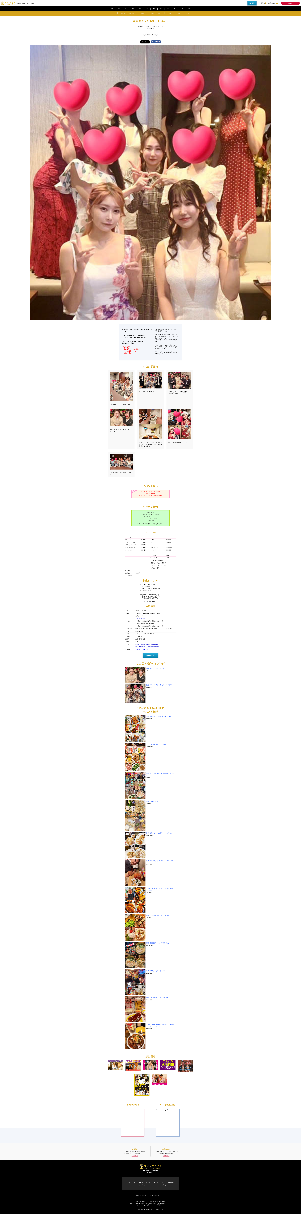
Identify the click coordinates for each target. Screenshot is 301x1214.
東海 (154, 8)
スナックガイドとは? (150, 1182)
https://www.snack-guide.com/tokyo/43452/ (147, 646)
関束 (140, 8)
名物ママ (160, 13)
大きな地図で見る (140, 618)
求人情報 (188, 13)
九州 (182, 8)
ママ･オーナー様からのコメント (142, 1185)
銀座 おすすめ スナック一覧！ (155, 668)
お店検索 (290, 3)
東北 (126, 8)
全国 (112, 8)
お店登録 (262, 3)
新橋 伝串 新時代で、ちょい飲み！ (157, 998)
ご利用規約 (144, 1195)
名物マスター (169, 13)
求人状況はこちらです (141, 649)
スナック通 (131, 13)
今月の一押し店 (150, 13)
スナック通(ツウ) (161, 1182)
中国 (168, 8)
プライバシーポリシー (153, 1195)
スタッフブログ (156, 1185)
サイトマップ (162, 1195)
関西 (161, 8)
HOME (112, 13)
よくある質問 (171, 1182)
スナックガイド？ (122, 13)
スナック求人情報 (138, 1182)
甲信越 (147, 8)
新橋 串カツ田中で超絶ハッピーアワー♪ (158, 716)
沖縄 (189, 8)
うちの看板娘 (141, 13)
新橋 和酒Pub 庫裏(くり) (154, 801)
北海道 (118, 8)
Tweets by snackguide (162, 1110)
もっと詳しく (135, 1155)
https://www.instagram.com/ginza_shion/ (146, 644)
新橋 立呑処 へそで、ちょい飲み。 (157, 971)
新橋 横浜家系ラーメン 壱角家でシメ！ (158, 943)
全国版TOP (129, 1182)
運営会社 (138, 1195)
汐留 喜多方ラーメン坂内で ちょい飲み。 (159, 833)
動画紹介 (179, 13)
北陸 (133, 8)
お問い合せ (164, 1185)
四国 (175, 8)
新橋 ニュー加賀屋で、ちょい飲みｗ (157, 915)
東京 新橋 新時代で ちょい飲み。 (156, 744)
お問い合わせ (272, 3)
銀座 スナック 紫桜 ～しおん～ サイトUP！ (160, 685)
